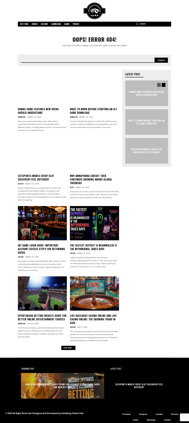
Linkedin (159, 414)
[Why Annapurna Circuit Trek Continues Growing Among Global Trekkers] (94, 154)
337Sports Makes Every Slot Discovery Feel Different (36, 177)
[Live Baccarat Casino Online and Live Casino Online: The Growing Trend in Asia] (94, 293)
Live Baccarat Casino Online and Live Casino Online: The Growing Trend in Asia (93, 319)
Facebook (126, 414)
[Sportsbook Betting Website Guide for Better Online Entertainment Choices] (42, 293)
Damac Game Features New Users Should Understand (38, 111)
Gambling (22, 117)
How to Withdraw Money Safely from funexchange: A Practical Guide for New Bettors (62, 386)
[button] (141, 23)
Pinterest (174, 414)
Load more (67, 348)
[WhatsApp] (143, 420)
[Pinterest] (167, 414)
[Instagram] (135, 414)
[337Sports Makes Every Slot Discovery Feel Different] (42, 154)
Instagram (143, 414)
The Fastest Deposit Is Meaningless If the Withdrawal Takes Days (93, 247)
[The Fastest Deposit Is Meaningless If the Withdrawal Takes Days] (94, 223)
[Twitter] (129, 420)
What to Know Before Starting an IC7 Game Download (93, 111)
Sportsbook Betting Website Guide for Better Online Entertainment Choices (42, 317)
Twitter (135, 420)
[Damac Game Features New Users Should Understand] (42, 87)
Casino (21, 183)
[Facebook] (118, 414)
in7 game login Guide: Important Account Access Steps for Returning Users (41, 248)
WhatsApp (151, 420)
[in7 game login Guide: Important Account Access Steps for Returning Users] (42, 223)
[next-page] (163, 85)
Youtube (167, 420)
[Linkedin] (152, 414)
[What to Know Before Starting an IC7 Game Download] (94, 87)
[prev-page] (159, 85)
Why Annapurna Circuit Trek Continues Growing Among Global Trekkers (91, 179)
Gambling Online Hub (72, 413)
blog (72, 187)
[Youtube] (160, 420)
